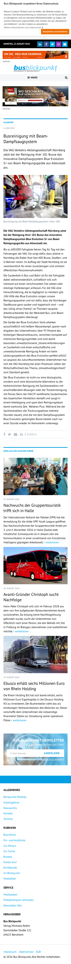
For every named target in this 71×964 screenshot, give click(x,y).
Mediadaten (10, 894)
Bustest (7, 856)
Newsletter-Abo (12, 905)
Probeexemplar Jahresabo (18, 900)
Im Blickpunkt (11, 873)
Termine (8, 819)
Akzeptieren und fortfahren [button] (55, 32)
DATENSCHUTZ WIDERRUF (52, 759)
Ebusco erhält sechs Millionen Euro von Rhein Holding (34, 686)
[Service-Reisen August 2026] (35, 96)
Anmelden (52, 753)
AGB (38, 951)
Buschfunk (9, 834)
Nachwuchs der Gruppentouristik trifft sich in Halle (32, 508)
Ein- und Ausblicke (14, 840)
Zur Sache (9, 851)
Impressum (10, 951)
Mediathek (9, 878)
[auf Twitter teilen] (9, 434)
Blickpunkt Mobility (14, 797)
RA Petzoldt (10, 867)
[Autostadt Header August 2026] (35, 55)
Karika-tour (10, 862)
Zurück (31, 434)
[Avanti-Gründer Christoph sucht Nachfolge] (35, 565)
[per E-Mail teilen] (15, 434)
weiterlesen (52, 542)
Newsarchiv (10, 808)
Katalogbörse (11, 802)
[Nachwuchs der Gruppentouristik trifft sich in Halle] (35, 476)
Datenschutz (26, 951)
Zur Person (9, 845)
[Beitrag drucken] (21, 434)
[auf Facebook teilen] (5, 434)
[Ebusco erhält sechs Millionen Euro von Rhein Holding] (35, 654)
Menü (34, 77)
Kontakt (8, 813)
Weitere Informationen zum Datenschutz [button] (23, 27)
